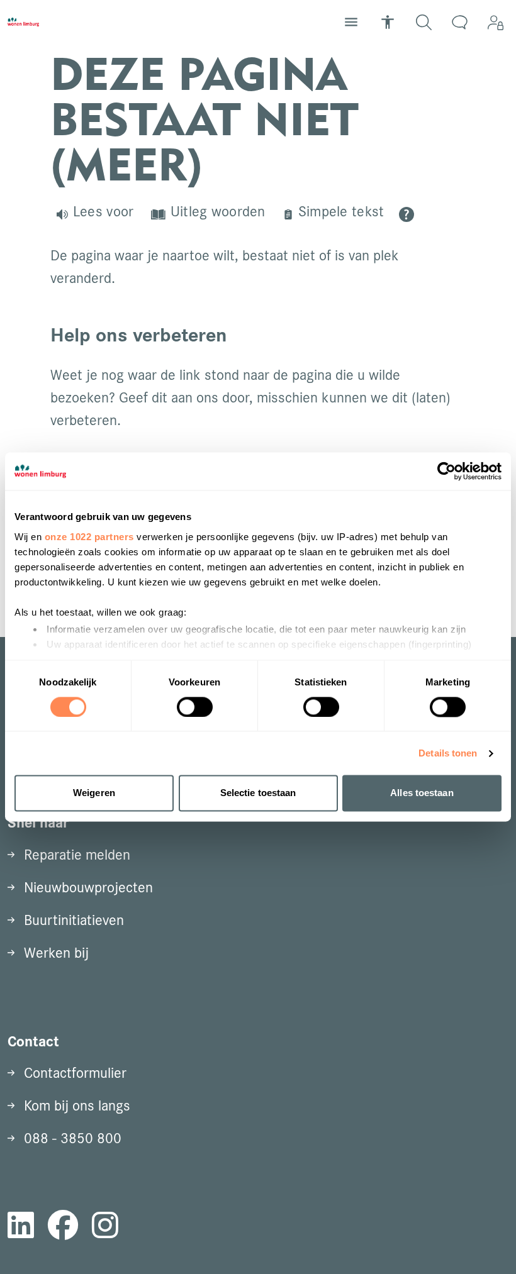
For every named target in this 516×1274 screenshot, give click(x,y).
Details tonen (447, 753)
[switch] (195, 707)
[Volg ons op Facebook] (63, 1227)
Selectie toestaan (258, 793)
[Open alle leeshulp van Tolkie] (406, 214)
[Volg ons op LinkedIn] (21, 1227)
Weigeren (94, 793)
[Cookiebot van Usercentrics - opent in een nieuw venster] (446, 471)
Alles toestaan (421, 793)
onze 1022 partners (89, 536)
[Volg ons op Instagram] (105, 1227)
